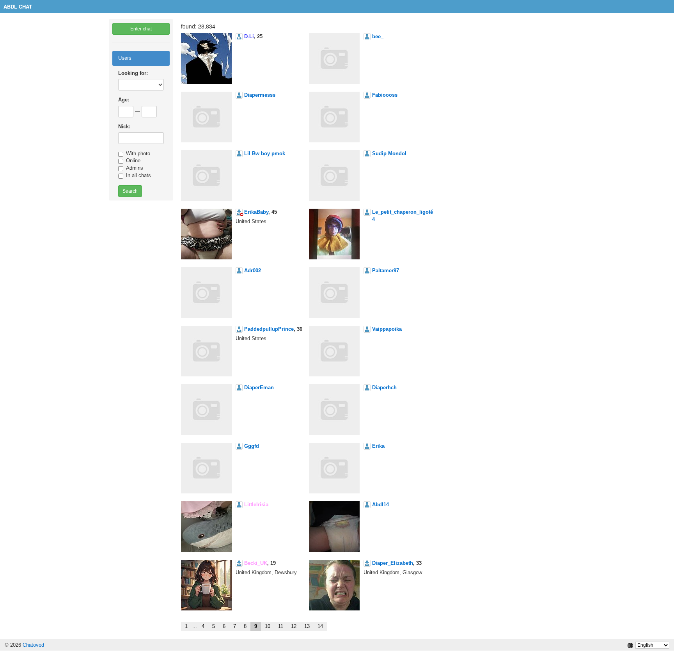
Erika (378, 446)
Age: (123, 100)
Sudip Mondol (389, 153)
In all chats (138, 175)
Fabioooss (384, 95)
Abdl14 (380, 504)
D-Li (249, 36)
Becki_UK (255, 563)
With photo (138, 153)
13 (307, 626)
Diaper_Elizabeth (392, 563)
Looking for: (133, 73)
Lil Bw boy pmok (264, 153)
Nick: (124, 126)
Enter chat (141, 29)
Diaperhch (384, 387)
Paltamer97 (385, 270)
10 (267, 626)
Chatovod (33, 645)
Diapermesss (259, 95)
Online (133, 160)
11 (280, 626)
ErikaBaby (256, 212)
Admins (134, 168)
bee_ (377, 36)
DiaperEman (259, 387)
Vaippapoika (387, 329)
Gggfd (251, 446)
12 (293, 626)
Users (124, 58)
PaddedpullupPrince (269, 329)
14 (320, 626)
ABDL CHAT (18, 6)
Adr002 (252, 270)
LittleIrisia (256, 504)
